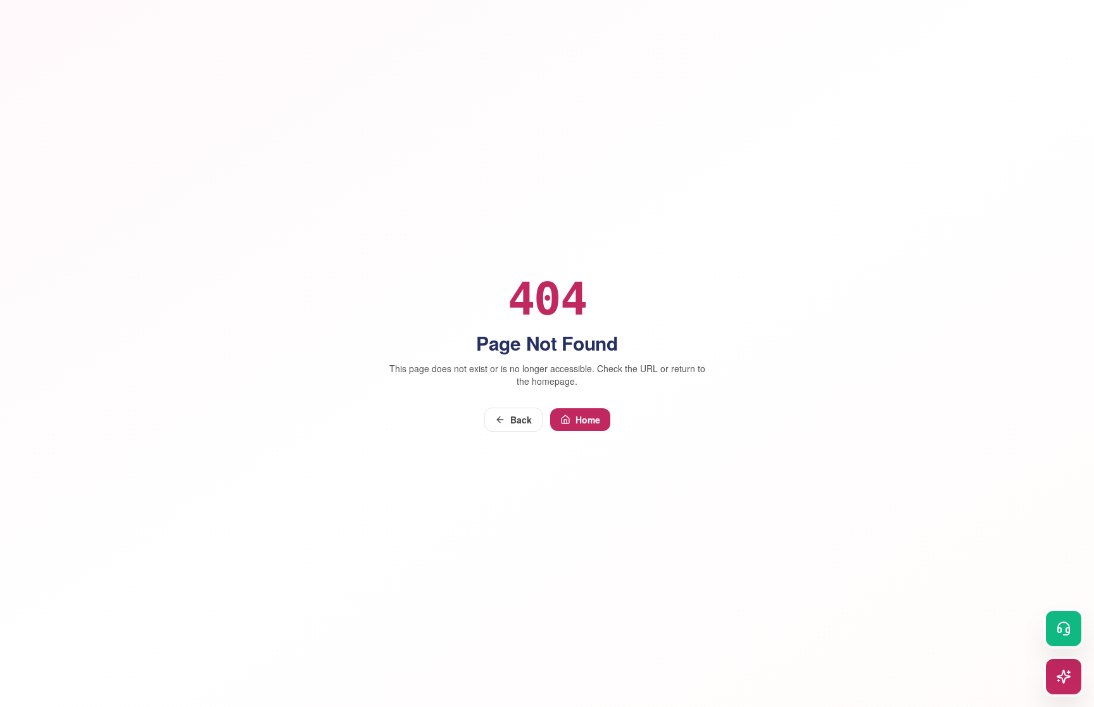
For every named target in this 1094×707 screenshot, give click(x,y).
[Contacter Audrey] (1063, 628)
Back (521, 419)
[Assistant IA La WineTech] (1063, 676)
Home (587, 419)
